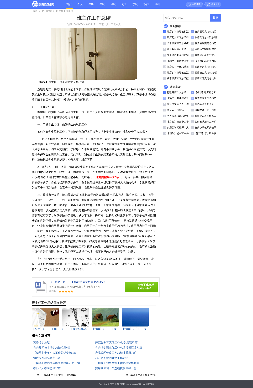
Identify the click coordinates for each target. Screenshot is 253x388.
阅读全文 (104, 24)
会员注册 (215, 4)
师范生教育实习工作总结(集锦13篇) (116, 342)
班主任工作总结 (64, 11)
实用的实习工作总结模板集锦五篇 (115, 368)
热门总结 (146, 6)
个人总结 (80, 6)
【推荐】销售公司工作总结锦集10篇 (117, 363)
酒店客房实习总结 (176, 49)
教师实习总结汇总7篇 (206, 37)
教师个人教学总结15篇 (47, 368)
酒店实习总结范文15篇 (47, 357)
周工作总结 (124, 6)
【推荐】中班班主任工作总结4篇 (58, 375)
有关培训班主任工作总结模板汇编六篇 (118, 347)
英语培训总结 (41, 342)
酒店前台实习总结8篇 (206, 72)
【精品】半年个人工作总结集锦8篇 (54, 352)
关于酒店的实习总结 (178, 55)
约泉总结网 (120, 384)
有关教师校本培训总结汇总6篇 (51, 347)
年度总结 (102, 6)
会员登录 (196, 4)
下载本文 (116, 24)
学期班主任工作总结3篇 (143, 375)
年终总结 (91, 6)
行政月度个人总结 (176, 92)
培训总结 (157, 6)
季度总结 (135, 6)
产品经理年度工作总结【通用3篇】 (116, 352)
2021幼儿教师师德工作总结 (111, 357)
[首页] (43, 5)
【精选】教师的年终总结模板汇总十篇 (56, 363)
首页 (69, 4)
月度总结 (113, 6)
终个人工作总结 (175, 110)
